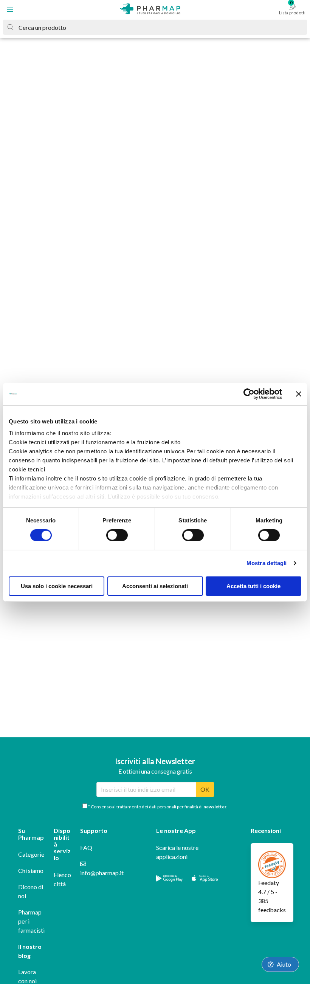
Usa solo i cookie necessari (57, 586)
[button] (10, 10)
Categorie (31, 854)
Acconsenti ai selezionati (155, 586)
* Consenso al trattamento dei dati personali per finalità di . (157, 806)
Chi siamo (30, 870)
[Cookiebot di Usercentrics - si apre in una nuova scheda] (249, 393)
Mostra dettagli (266, 563)
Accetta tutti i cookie (253, 586)
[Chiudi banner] (298, 393)
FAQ (86, 847)
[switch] (117, 535)
